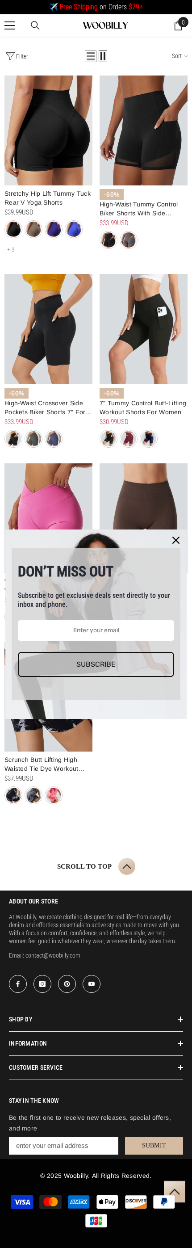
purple (54, 229)
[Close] (176, 540)
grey (129, 240)
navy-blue (54, 439)
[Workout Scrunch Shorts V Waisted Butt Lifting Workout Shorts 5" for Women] (48, 518)
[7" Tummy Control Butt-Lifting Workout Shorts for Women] (144, 329)
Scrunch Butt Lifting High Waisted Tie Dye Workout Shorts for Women (41, 764)
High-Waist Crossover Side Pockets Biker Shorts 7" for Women (45, 407)
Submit (154, 1145)
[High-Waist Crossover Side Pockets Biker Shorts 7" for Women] (48, 329)
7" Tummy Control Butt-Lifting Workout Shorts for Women (143, 407)
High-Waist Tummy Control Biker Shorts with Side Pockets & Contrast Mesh (139, 209)
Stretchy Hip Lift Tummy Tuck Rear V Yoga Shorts (47, 198)
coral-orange (54, 795)
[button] (90, 56)
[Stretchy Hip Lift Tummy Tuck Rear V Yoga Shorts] (48, 130)
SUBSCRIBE (96, 664)
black (13, 229)
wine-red (129, 439)
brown (33, 229)
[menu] (9, 25)
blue (74, 229)
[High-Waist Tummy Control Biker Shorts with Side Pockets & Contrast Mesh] (144, 130)
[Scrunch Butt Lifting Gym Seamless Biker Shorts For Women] (144, 518)
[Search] (35, 25)
